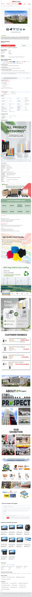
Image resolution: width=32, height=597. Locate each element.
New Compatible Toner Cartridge (6, 585)
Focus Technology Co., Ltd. (11, 593)
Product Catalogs (12, 564)
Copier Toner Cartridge (11, 566)
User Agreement (20, 593)
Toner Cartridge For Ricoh (22, 585)
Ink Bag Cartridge (18, 567)
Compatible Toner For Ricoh (22, 587)
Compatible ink (25, 566)
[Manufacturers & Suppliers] (16, 1)
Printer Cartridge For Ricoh (13, 587)
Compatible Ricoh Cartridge (5, 587)
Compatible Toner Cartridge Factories (23, 583)
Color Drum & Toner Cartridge (10, 577)
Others (9, 569)
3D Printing (9, 567)
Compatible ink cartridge (19, 566)
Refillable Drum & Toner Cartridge (20, 577)
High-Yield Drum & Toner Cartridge (6, 579)
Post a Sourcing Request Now (24, 517)
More (1, 590)
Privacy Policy (28, 593)
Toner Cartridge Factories (13, 583)
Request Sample (15, 47)
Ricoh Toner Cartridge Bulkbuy (5, 589)
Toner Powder (3, 577)
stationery (2, 569)
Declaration (24, 593)
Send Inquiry (8, 45)
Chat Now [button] (24, 45)
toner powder (2, 567)
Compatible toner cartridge (4, 566)
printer (24, 567)
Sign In (2, 88)
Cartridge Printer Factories (5, 583)
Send (8, 517)
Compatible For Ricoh (14, 585)
